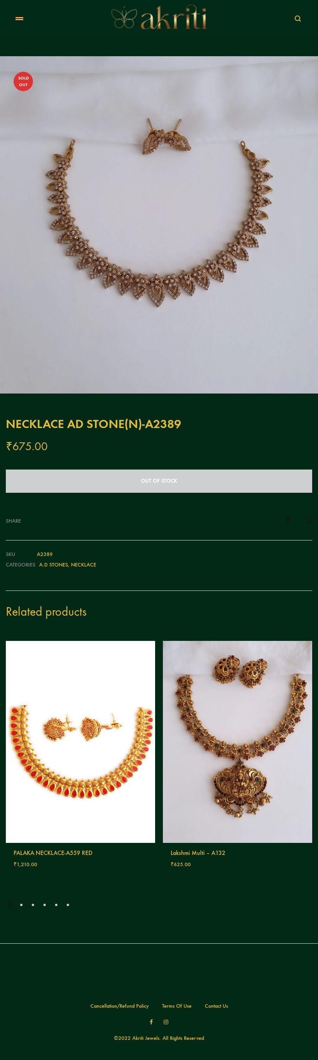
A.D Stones (53, 564)
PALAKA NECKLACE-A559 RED (53, 852)
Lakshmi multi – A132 (198, 852)
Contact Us (216, 1006)
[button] (10, 905)
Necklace (83, 564)
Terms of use (177, 1006)
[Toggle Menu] (19, 19)
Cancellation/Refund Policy (119, 1006)
